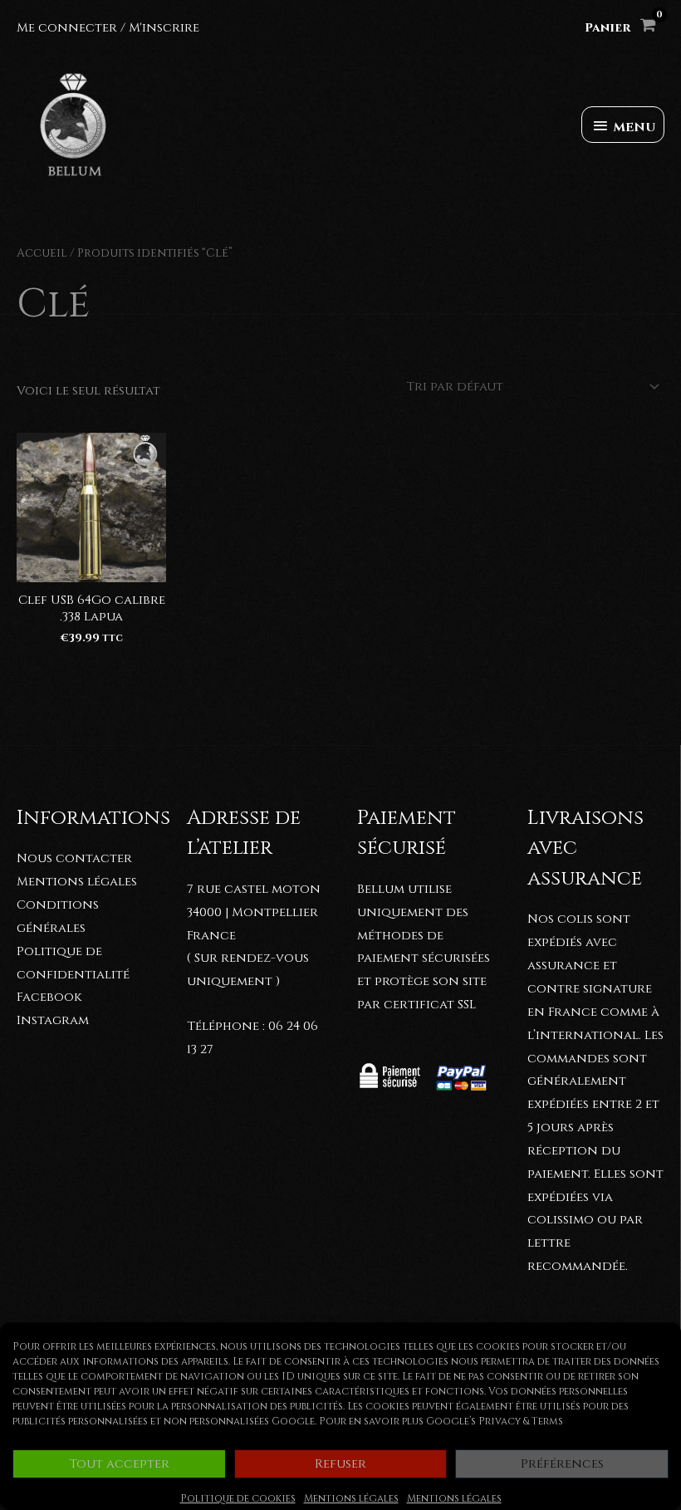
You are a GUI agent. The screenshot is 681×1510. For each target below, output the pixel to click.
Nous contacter (74, 858)
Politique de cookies (238, 1498)
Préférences (562, 1464)
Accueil (42, 253)
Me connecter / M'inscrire (108, 28)
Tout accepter (119, 1464)
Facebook (49, 997)
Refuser (340, 1464)
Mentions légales (351, 1498)
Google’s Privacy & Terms (494, 1421)
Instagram (53, 1020)
